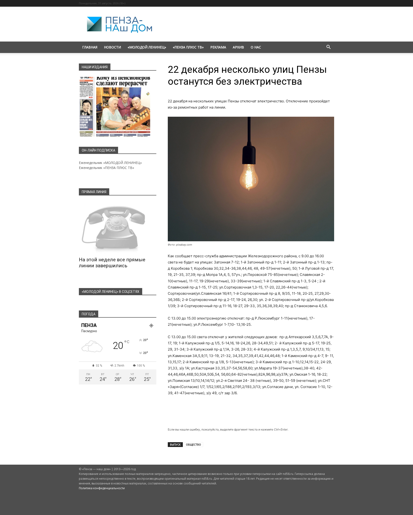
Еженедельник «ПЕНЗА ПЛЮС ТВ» (106, 167)
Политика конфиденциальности (102, 488)
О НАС (256, 47)
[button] (328, 47)
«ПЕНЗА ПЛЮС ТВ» (188, 47)
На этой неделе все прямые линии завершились (112, 262)
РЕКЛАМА (218, 47)
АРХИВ (238, 47)
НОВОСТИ (112, 47)
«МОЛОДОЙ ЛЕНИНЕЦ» (147, 47)
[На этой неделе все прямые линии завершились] (117, 228)
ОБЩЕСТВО (193, 444)
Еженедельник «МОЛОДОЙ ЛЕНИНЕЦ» (110, 162)
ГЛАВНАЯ (89, 47)
